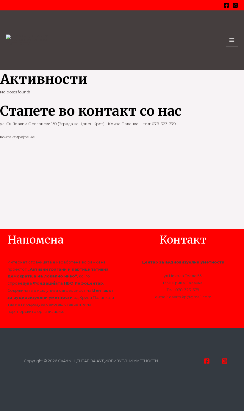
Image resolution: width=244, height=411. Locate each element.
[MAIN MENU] (232, 40)
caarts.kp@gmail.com (190, 297)
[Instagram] (235, 5)
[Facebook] (226, 5)
